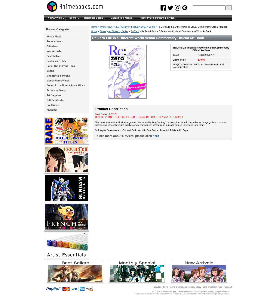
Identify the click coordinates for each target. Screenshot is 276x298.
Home (94, 27)
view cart (228, 287)
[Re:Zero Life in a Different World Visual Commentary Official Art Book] (128, 101)
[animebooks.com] (90, 7)
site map (218, 287)
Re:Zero (135, 31)
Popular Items (55, 41)
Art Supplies (54, 95)
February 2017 (138, 27)
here (156, 136)
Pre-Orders (53, 105)
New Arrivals (55, 18)
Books (72, 18)
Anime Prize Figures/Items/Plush (157, 18)
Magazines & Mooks (121, 18)
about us (157, 287)
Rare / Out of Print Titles (61, 66)
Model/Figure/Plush (58, 80)
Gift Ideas (52, 46)
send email (208, 287)
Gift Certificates (55, 100)
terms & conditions (178, 287)
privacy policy (195, 287)
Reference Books (93, 18)
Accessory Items (56, 90)
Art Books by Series (118, 31)
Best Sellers (53, 56)
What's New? (106, 27)
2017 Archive (122, 27)
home (165, 287)
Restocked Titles (56, 61)
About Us (52, 110)
